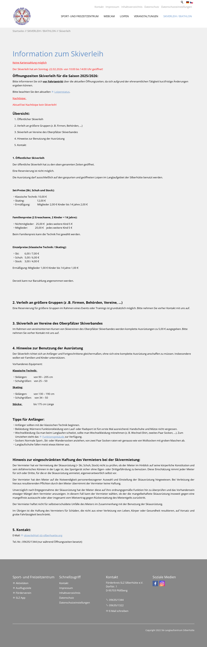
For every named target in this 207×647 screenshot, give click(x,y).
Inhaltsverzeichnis (131, 7)
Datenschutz (151, 7)
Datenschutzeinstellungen (176, 7)
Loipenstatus (62, 91)
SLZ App (20, 597)
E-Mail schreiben (118, 611)
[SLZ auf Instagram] (162, 583)
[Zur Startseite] (22, 16)
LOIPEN (124, 16)
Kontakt (99, 7)
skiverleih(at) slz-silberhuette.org (43, 535)
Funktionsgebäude (53, 436)
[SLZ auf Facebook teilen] (155, 583)
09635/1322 (116, 605)
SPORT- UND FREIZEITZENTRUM (79, 16)
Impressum (112, 7)
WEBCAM (109, 16)
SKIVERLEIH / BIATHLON (177, 16)
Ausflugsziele (23, 588)
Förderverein (23, 593)
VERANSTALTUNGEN (146, 16)
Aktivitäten (22, 583)
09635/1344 (116, 600)
